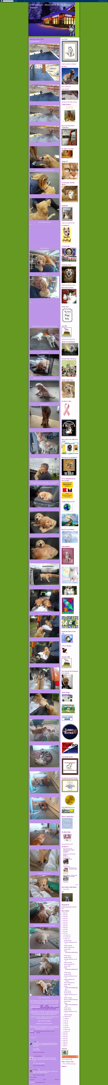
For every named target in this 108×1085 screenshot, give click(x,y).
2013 (64, 1034)
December (66, 935)
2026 (64, 913)
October (66, 938)
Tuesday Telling (72, 876)
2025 (64, 914)
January (66, 1031)
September (66, 1016)
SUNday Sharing (67, 955)
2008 (64, 1044)
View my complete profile (67, 1059)
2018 (64, 927)
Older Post (57, 1079)
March (65, 1027)
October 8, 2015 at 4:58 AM (38, 1052)
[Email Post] (44, 1033)
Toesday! (70, 859)
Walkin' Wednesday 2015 (69, 947)
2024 (64, 916)
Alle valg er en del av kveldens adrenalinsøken (68, 850)
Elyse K (35, 1069)
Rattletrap (65, 855)
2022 (64, 920)
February (66, 1029)
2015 (64, 933)
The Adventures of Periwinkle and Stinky (73, 868)
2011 (64, 1038)
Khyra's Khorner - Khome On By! (70, 875)
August (65, 1018)
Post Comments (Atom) (40, 1082)
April (65, 1025)
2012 (64, 1036)
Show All (77, 884)
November (66, 936)
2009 (64, 1042)
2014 (64, 1033)
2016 (64, 931)
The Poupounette (66, 858)
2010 (64, 1040)
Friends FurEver (66, 866)
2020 (64, 924)
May (65, 1023)
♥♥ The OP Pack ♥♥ (38, 1056)
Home (44, 1079)
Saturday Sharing (67, 940)
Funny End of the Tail (67, 848)
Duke (35, 1041)
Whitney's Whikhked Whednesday (71, 999)
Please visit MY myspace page (69, 1063)
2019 (64, 925)
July (65, 1020)
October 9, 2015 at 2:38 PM (38, 1075)
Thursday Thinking (68, 945)
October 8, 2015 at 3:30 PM (38, 1065)
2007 (64, 1045)
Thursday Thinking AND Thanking (69, 980)
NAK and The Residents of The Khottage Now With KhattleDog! (69, 1056)
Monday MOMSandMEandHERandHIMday (70, 1004)
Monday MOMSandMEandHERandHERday (71, 987)
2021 (64, 922)
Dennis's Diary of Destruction (69, 854)
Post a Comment (33, 1077)
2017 (64, 929)
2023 (64, 918)
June (65, 1022)
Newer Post (32, 1079)
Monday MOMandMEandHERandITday (71, 952)
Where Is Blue (66, 889)
